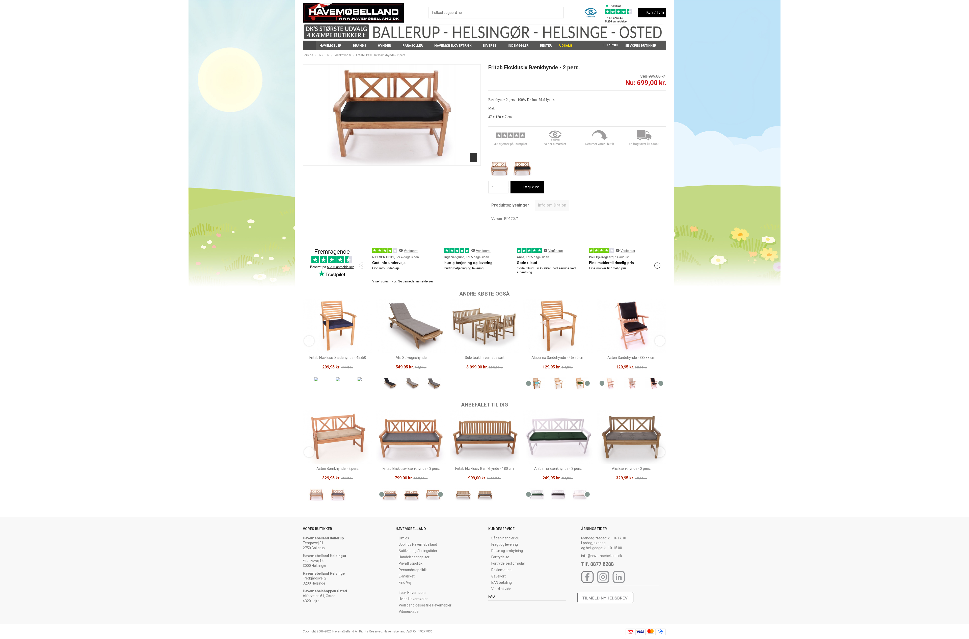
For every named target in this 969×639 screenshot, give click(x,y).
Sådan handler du (505, 538)
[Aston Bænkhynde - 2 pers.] (316, 495)
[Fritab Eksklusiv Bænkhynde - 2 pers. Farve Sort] (522, 168)
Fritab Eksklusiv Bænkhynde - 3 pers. (411, 469)
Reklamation (501, 570)
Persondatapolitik (413, 570)
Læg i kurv (531, 187)
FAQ (491, 596)
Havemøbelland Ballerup (323, 538)
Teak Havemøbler (413, 593)
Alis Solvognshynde (411, 358)
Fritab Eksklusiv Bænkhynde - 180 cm (484, 469)
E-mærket (407, 576)
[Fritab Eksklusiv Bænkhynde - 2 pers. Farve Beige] (499, 168)
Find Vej (405, 582)
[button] (332, 45)
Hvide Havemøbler (413, 599)
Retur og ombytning (507, 551)
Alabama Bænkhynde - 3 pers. (558, 469)
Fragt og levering (504, 544)
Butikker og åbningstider (418, 551)
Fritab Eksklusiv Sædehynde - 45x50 (337, 358)
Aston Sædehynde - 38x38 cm (631, 358)
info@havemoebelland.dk (601, 556)
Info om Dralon (552, 205)
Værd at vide (501, 589)
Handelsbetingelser (414, 557)
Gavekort (498, 576)
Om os (404, 538)
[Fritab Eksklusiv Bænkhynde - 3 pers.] (390, 495)
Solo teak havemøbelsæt (484, 358)
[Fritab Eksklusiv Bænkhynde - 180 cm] (463, 495)
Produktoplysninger (510, 205)
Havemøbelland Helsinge (324, 573)
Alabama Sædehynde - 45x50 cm (557, 358)
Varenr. (497, 219)
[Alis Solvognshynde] (390, 384)
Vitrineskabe (409, 611)
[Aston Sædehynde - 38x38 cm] (610, 384)
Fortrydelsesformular (508, 563)
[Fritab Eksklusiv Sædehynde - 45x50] (316, 380)
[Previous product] (659, 55)
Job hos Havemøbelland (418, 544)
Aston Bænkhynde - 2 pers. (337, 469)
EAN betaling (501, 582)
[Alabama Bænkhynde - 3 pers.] (537, 495)
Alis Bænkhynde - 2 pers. (631, 469)
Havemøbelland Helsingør (324, 556)
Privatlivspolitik (410, 563)
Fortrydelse (500, 557)
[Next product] (664, 55)
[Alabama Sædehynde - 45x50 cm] (537, 384)
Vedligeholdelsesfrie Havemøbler (425, 605)
